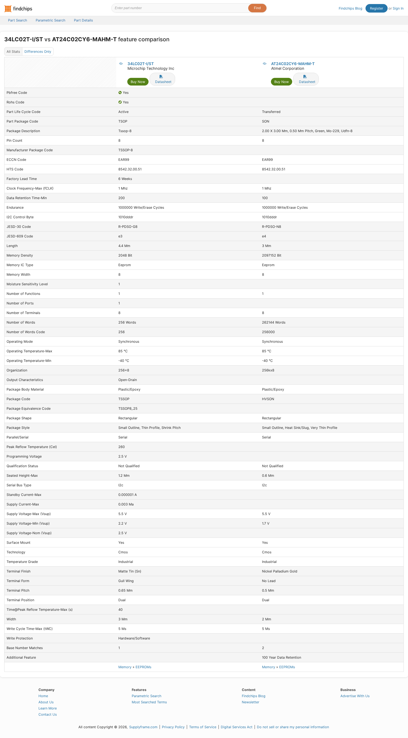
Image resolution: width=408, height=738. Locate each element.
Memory (125, 667)
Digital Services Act (236, 727)
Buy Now (138, 82)
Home (43, 696)
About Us (46, 702)
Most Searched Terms (149, 702)
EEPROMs (143, 667)
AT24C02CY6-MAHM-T (293, 63)
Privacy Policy (173, 727)
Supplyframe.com (143, 727)
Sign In (398, 8)
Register (376, 8)
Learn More (47, 708)
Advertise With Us (355, 696)
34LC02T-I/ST (141, 63)
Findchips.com (18, 8)
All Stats (13, 51)
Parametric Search (146, 696)
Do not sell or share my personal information (293, 727)
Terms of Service (202, 727)
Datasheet (163, 82)
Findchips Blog (350, 8)
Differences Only (37, 51)
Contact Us (47, 714)
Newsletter (250, 702)
